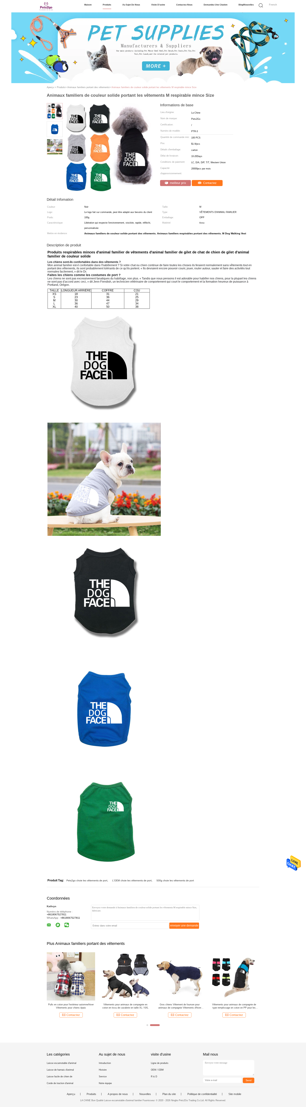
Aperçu (71, 1094)
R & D (154, 1076)
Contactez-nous (184, 5)
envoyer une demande (184, 925)
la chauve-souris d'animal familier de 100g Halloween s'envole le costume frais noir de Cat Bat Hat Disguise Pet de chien (71, 1006)
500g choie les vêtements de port (175, 880)
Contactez (209, 183)
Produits (107, 5)
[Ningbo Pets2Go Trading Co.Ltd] (46, 6)
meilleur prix (177, 183)
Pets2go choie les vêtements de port (86, 880)
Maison (88, 5)
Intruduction (105, 1063)
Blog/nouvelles (246, 5)
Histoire (103, 1069)
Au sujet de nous (131, 5)
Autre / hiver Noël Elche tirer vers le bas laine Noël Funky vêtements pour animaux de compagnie (125, 1006)
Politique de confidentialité (202, 1094)
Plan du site (169, 1094)
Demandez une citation (215, 5)
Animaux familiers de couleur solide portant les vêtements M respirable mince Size (153, 87)
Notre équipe (105, 1083)
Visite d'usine (158, 5)
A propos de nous (118, 1094)
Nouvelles (145, 1094)
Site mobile (234, 1094)
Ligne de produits (159, 1063)
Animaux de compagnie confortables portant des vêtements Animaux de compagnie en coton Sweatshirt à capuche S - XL (179, 1006)
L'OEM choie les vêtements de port (132, 880)
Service (103, 1076)
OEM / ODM (157, 1069)
